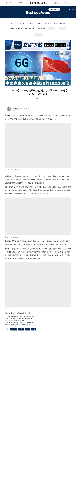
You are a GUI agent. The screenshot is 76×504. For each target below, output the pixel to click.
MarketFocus (25, 325)
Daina (17, 108)
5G (27, 329)
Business (13, 23)
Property (48, 23)
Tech (55, 23)
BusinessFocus (27, 318)
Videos (31, 23)
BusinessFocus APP (17, 321)
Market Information (16, 28)
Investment (22, 23)
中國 (21, 329)
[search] (63, 9)
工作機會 (67, 3)
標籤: (7, 329)
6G (34, 329)
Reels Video (41, 28)
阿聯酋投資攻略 (29, 28)
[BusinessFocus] (38, 12)
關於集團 (8, 3)
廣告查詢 (56, 3)
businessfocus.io (28, 323)
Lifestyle (62, 23)
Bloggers (39, 23)
